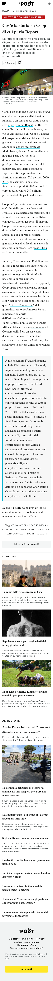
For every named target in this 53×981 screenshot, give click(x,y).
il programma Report (20, 125)
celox (14, 525)
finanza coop (10, 529)
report (30, 533)
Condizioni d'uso (26, 945)
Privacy (40, 938)
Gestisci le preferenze (26, 941)
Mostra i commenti (26, 544)
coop (23, 525)
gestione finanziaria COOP (34, 529)
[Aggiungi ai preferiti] (19, 62)
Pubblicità (28, 938)
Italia (5, 10)
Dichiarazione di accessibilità (26, 948)
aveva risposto (37, 507)
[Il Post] (26, 3)
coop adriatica (37, 525)
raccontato (37, 327)
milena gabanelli (14, 533)
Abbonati (26, 969)
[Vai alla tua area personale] (49, 3)
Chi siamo (14, 938)
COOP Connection (21, 305)
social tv (42, 533)
